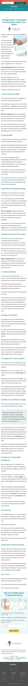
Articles (22, 680)
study (14, 474)
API (2, 677)
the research (15, 427)
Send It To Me (13, 631)
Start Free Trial (21, 9)
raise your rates (15, 104)
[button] (14, 2)
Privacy (12, 677)
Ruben (24, 278)
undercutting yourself (6, 195)
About (14, 9)
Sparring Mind (9, 653)
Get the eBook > (20, 3)
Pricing (10, 9)
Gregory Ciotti (4, 650)
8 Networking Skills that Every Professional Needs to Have (21, 658)
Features (5, 9)
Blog (21, 678)
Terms (12, 679)
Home (3, 674)
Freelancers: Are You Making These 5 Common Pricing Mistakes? (8, 658)
